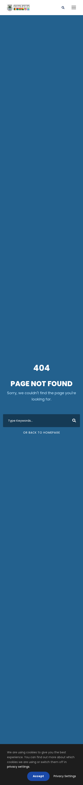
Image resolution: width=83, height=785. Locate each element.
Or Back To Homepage (41, 433)
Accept (38, 776)
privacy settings (18, 767)
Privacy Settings (65, 776)
